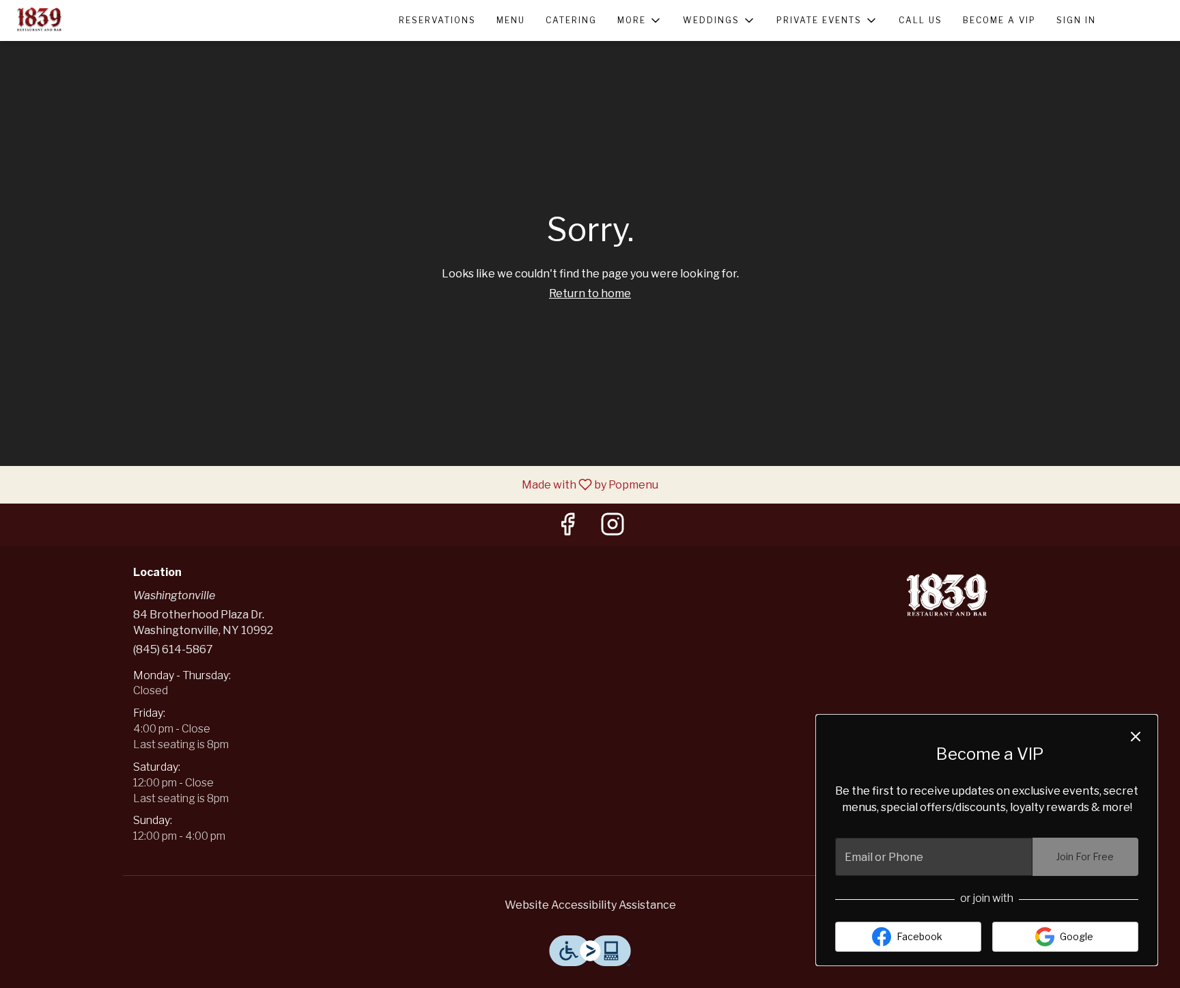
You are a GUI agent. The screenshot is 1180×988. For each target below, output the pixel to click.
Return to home (590, 293)
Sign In (1076, 20)
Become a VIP (999, 20)
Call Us (920, 20)
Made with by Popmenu (334, 484)
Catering (571, 20)
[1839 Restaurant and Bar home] (72, 20)
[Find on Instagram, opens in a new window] (612, 527)
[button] (640, 20)
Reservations (437, 20)
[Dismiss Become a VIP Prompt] (1135, 736)
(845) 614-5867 (173, 649)
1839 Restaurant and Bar (948, 597)
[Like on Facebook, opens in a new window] (567, 527)
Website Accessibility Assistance (590, 904)
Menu (510, 20)
